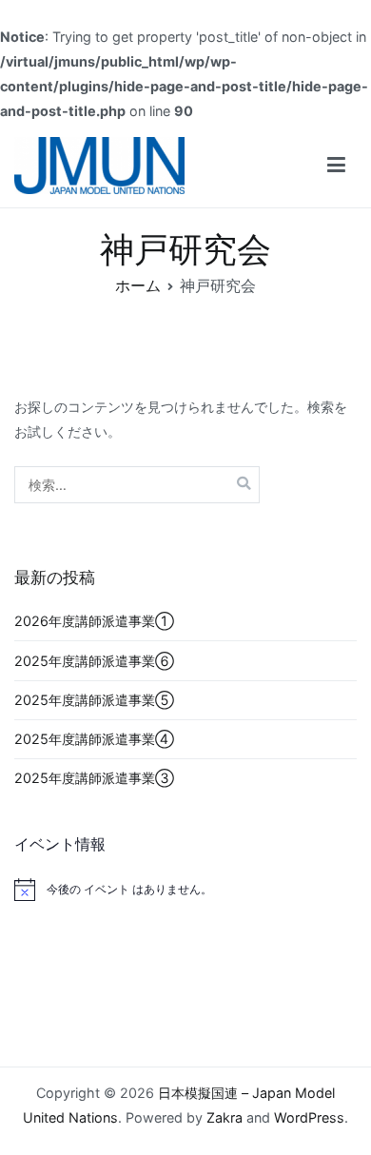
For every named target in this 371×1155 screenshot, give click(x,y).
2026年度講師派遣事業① (94, 621)
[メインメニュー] (336, 165)
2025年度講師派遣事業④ (94, 739)
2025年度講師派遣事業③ (94, 778)
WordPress (309, 1117)
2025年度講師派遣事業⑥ (94, 661)
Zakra (224, 1117)
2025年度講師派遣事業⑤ (94, 700)
